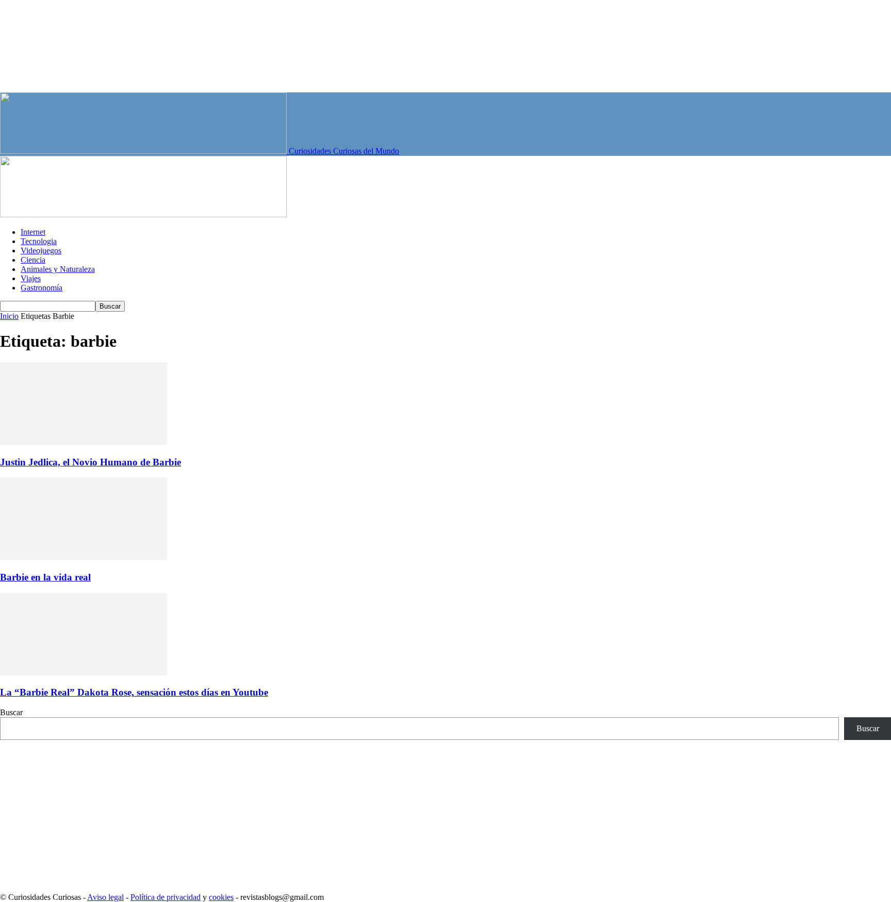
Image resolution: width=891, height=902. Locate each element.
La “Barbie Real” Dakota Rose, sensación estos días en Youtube (134, 692)
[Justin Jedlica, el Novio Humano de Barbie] (83, 442)
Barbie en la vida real (45, 577)
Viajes (31, 278)
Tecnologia (39, 241)
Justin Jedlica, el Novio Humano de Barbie (90, 462)
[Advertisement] (309, 812)
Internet (33, 232)
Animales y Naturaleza (58, 269)
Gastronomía (41, 287)
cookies (221, 897)
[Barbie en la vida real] (83, 557)
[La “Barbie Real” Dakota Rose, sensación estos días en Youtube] (83, 672)
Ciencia (33, 259)
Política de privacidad (165, 897)
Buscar (11, 712)
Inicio (9, 316)
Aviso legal (105, 897)
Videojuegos (41, 250)
